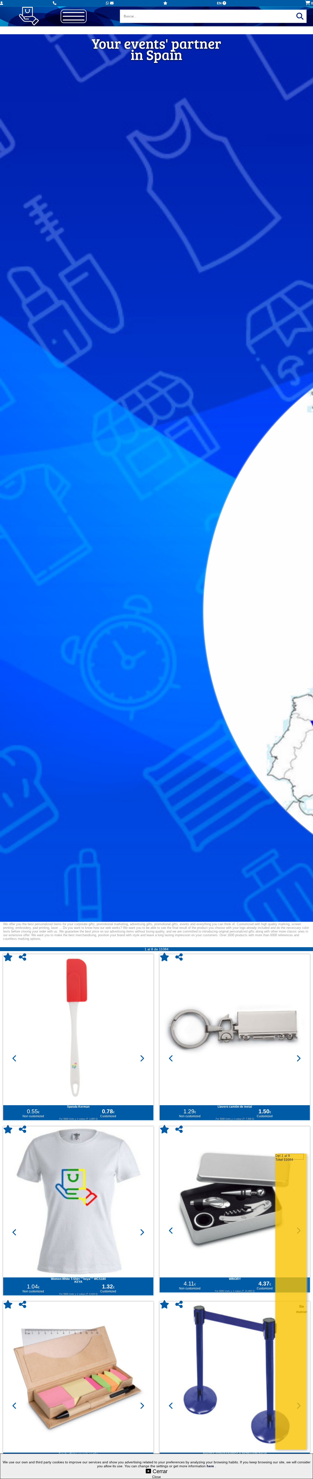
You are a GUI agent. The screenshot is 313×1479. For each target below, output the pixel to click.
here (211, 1466)
